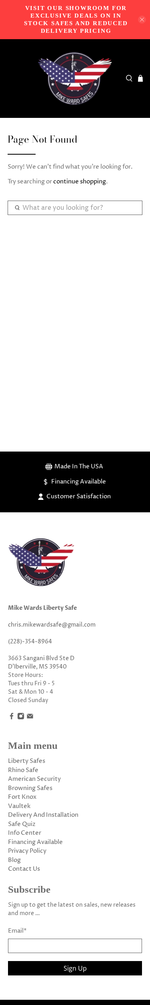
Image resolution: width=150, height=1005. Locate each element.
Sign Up (75, 968)
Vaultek (19, 806)
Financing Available (35, 842)
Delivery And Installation (43, 815)
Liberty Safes (26, 761)
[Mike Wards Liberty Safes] (75, 78)
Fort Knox (22, 797)
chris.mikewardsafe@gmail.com (52, 625)
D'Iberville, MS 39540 (37, 667)
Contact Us (24, 869)
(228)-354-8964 (30, 641)
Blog (14, 860)
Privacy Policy (27, 851)
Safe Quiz (22, 824)
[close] (142, 20)
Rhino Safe (23, 770)
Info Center (24, 833)
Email (17, 931)
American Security (34, 779)
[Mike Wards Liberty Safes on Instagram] (20, 718)
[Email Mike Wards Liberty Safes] (30, 718)
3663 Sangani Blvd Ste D (41, 658)
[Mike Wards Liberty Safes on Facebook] (11, 718)
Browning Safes (30, 788)
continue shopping (79, 181)
